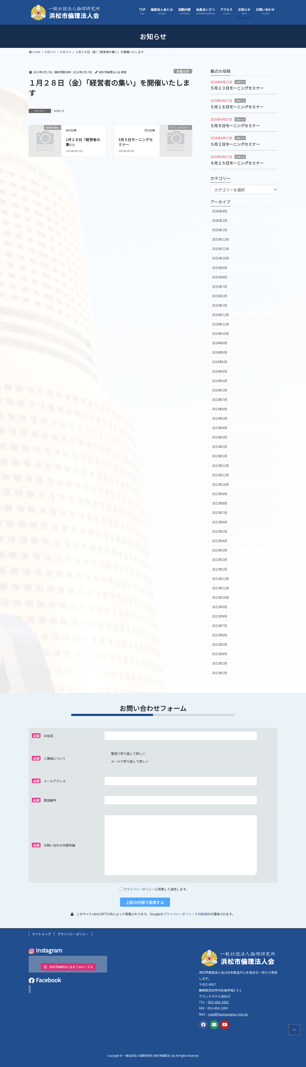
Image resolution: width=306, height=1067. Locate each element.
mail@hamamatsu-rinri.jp (228, 1014)
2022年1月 (219, 569)
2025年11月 (220, 248)
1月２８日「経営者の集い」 (83, 142)
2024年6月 (219, 352)
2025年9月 (219, 267)
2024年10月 (220, 333)
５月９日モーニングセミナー (235, 125)
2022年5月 (219, 531)
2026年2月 (219, 220)
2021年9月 (219, 607)
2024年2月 (219, 390)
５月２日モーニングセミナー (235, 144)
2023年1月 (219, 456)
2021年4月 (219, 654)
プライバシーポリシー (139, 889)
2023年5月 (219, 418)
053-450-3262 (218, 1002)
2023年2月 (219, 446)
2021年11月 (220, 588)
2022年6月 (219, 522)
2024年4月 (219, 371)
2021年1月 (219, 673)
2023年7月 (219, 399)
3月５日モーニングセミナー (136, 142)
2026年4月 (219, 211)
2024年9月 (219, 343)
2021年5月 (219, 644)
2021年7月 (219, 625)
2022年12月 (220, 465)
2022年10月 (220, 484)
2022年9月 (219, 494)
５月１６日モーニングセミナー (237, 106)
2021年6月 (219, 635)
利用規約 (204, 914)
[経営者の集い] (45, 134)
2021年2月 (219, 663)
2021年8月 (219, 616)
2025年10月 (220, 258)
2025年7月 (219, 286)
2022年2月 (219, 559)
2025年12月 (220, 239)
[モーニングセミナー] (176, 134)
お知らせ (183, 71)
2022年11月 (220, 475)
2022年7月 (219, 512)
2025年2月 (219, 296)
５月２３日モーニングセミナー (237, 88)
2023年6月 (219, 409)
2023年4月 (219, 428)
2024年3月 (219, 380)
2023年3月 (219, 437)
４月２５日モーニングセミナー (237, 163)
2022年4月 (219, 541)
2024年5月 (219, 361)
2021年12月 (220, 578)
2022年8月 (219, 503)
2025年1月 (219, 305)
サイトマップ (41, 934)
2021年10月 (220, 597)
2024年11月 (220, 324)
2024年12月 (220, 314)
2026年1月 (219, 230)
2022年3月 (219, 550)
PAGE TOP (293, 1029)
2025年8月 (219, 277)
